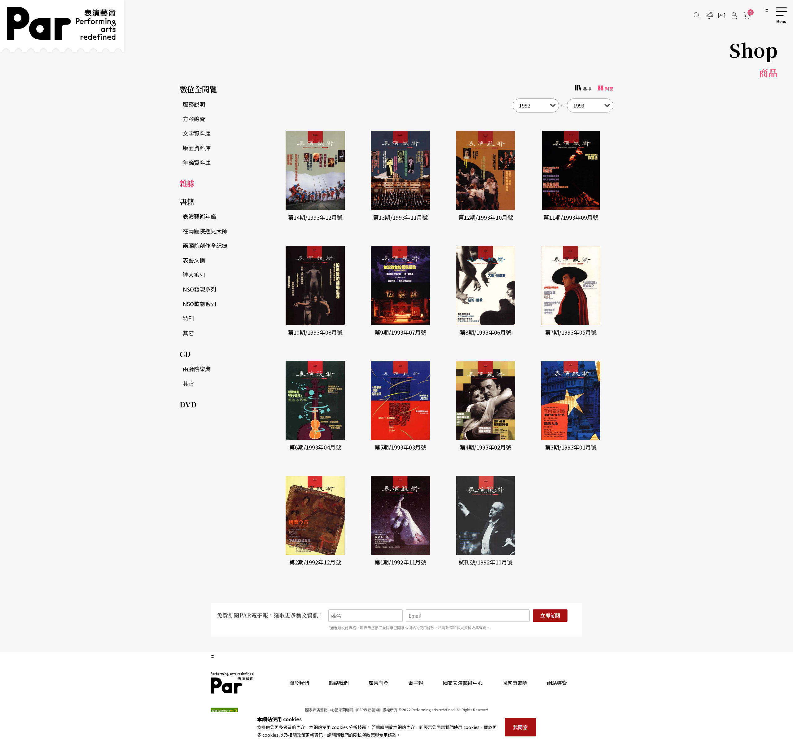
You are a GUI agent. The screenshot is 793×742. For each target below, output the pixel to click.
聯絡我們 (339, 683)
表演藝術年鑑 (199, 216)
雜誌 (187, 183)
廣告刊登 (378, 683)
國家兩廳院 (514, 683)
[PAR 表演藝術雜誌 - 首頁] (62, 26)
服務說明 (194, 104)
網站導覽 (557, 683)
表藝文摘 (194, 260)
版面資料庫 (197, 148)
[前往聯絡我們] (722, 15)
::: (766, 10)
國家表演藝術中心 (463, 683)
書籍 (187, 201)
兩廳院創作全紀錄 (205, 245)
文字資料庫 (197, 133)
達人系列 (194, 274)
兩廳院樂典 (197, 369)
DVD (188, 404)
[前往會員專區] (734, 15)
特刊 (188, 318)
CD (185, 353)
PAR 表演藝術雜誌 (232, 683)
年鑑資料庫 (197, 162)
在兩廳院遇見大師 (205, 231)
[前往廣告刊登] (709, 15)
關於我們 (299, 683)
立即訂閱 (550, 615)
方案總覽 (194, 119)
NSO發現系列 (199, 289)
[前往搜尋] (697, 15)
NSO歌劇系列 (199, 304)
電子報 (415, 683)
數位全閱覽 (198, 89)
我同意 (520, 727)
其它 (188, 333)
